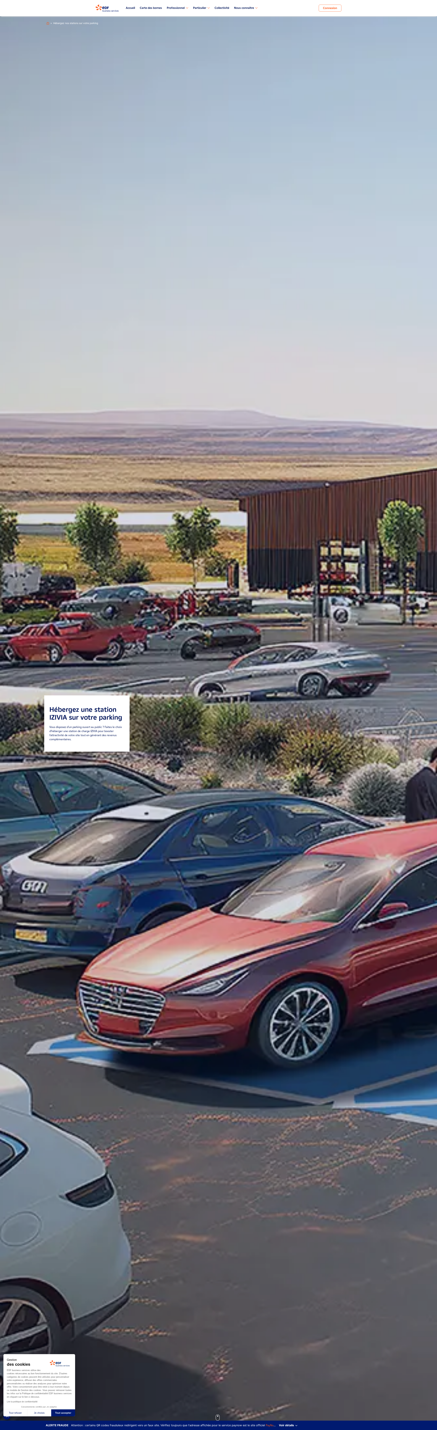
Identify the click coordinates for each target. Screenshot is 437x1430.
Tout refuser (15, 1412)
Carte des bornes (151, 8)
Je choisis (39, 1412)
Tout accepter (63, 1412)
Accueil (130, 8)
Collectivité (222, 8)
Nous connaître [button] (244, 8)
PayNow (271, 1425)
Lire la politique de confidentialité (22, 1402)
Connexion (330, 8)
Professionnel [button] (176, 8)
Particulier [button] (199, 8)
